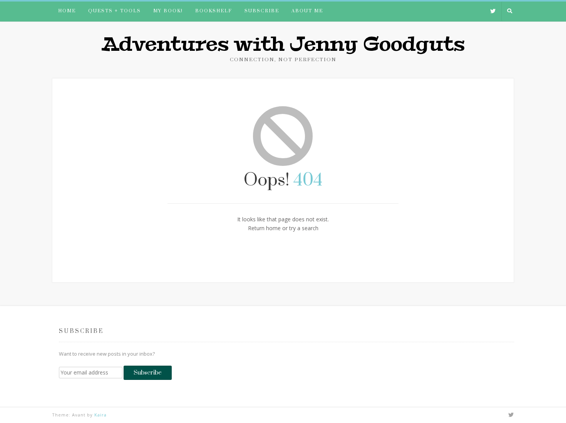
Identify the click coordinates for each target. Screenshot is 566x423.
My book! (168, 11)
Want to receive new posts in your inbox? (107, 353)
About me (307, 11)
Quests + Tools (114, 11)
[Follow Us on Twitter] (492, 12)
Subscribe (261, 11)
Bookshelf (213, 11)
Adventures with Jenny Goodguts (283, 44)
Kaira (100, 415)
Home (67, 11)
